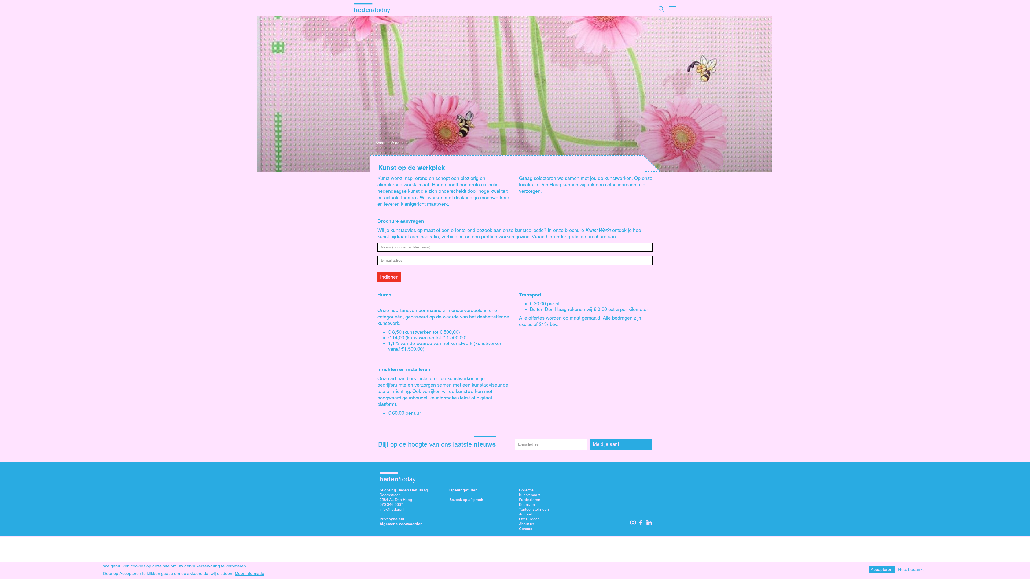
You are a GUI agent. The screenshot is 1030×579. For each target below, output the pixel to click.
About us (526, 524)
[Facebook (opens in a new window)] (641, 522)
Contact (525, 528)
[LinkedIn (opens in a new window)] (649, 522)
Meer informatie (249, 573)
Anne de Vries (387, 142)
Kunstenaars (529, 495)
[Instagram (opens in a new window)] (633, 522)
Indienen (389, 277)
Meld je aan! (606, 444)
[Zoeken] (661, 9)
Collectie (526, 490)
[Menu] (672, 8)
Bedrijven (527, 504)
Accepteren (881, 569)
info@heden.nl (392, 509)
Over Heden (529, 519)
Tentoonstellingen (534, 509)
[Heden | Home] (374, 9)
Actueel (525, 514)
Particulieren (529, 500)
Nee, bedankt (911, 569)
